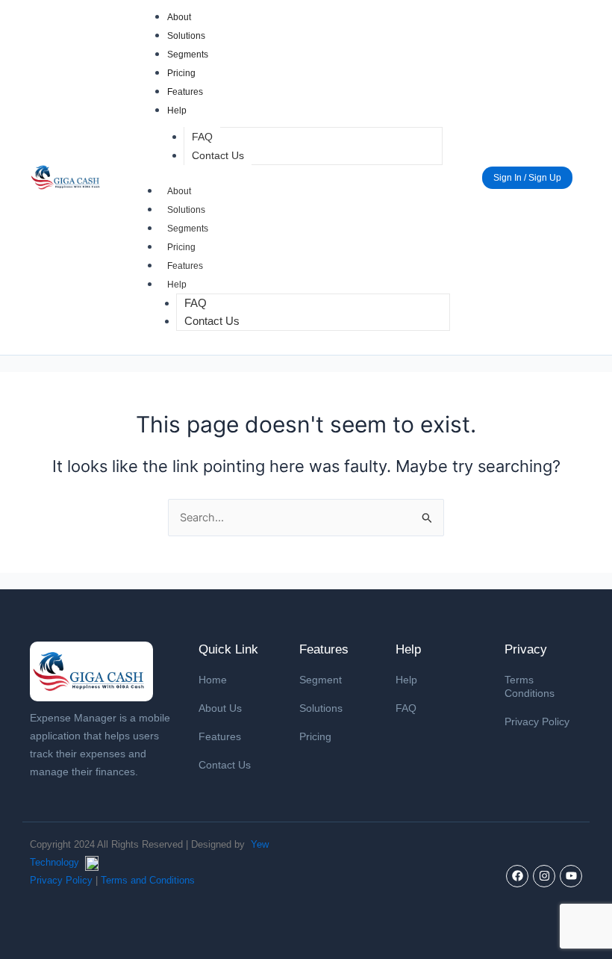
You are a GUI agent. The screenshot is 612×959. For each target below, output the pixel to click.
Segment (320, 680)
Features (185, 92)
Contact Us (218, 155)
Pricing (181, 73)
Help (177, 110)
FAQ (202, 137)
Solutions (186, 36)
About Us (220, 708)
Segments (187, 54)
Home (213, 680)
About (179, 17)
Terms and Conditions (148, 880)
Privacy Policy (537, 721)
